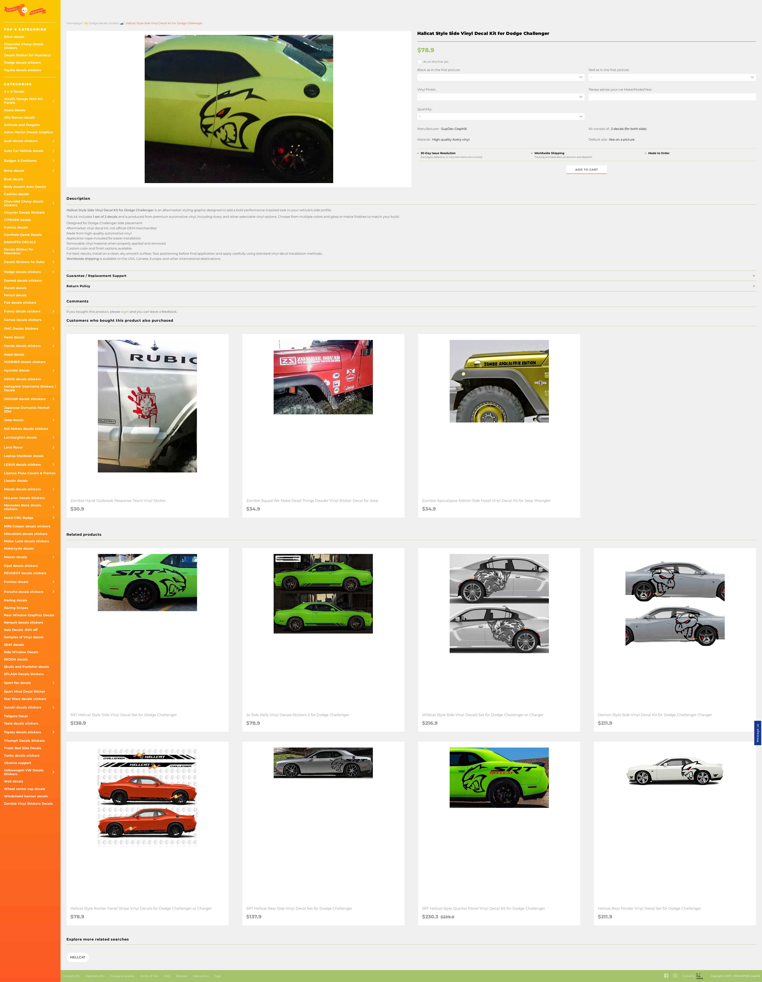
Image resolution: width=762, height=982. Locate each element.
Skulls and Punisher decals (26, 667)
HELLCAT (77, 957)
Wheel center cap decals (24, 789)
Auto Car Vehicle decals (23, 151)
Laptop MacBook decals (24, 456)
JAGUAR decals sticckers (25, 399)
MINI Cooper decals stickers (27, 526)
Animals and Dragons (22, 125)
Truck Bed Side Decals (22, 748)
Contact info (71, 976)
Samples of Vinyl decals (24, 637)
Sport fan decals (17, 683)
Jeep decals (14, 420)
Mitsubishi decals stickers (25, 534)
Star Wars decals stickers (25, 699)
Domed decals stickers (23, 280)
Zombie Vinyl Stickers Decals (28, 803)
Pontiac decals (16, 582)
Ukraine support (17, 763)
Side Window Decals (21, 652)
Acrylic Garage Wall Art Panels (23, 101)
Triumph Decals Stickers (24, 741)
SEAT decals (14, 645)
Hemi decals (14, 337)
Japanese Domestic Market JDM (27, 409)
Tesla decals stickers (21, 723)
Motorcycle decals (19, 548)
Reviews (181, 976)
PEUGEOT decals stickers (25, 573)
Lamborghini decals (20, 437)
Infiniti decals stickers (22, 379)
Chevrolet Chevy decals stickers (23, 46)
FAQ (167, 976)
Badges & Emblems (20, 161)
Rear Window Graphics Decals (29, 615)
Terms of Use (149, 976)
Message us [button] (757, 733)
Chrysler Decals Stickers (24, 212)
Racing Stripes (16, 608)
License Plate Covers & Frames (30, 473)
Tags (218, 976)
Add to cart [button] (586, 169)
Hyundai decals (17, 370)
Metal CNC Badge (18, 518)
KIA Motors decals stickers (26, 429)
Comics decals (16, 227)
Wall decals (13, 781)
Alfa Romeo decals (19, 117)
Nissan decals (15, 557)
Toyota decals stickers (22, 70)
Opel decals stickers (21, 566)
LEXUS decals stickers (22, 465)
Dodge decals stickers (22, 62)
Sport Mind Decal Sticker (24, 691)
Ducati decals (15, 288)
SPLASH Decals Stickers (24, 674)
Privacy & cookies (122, 976)
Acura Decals (15, 110)
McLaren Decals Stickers (24, 498)
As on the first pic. (436, 61)
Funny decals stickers (22, 311)
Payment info (95, 976)
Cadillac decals (16, 194)
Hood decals (14, 354)
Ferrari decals (15, 295)
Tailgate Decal (16, 716)
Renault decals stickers (23, 622)
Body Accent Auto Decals (25, 187)
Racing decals (15, 600)
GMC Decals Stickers (21, 328)
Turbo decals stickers (22, 755)
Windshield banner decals (26, 796)
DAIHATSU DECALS (20, 242)
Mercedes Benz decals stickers (22, 507)
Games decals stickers (22, 320)
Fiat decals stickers (20, 302)
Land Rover (13, 447)
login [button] (125, 312)
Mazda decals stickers (22, 489)
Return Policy (78, 286)
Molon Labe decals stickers (26, 541)
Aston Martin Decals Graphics (28, 132)
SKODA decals (16, 659)
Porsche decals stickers (23, 592)
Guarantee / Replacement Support (96, 276)
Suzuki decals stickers (22, 707)
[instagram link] (675, 975)
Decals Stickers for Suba (24, 262)
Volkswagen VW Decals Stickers (24, 772)
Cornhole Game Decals (23, 235)
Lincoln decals (16, 481)
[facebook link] (666, 975)
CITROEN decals (17, 220)
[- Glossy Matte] (501, 96)
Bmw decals (14, 37)
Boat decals (13, 179)
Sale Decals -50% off (21, 630)
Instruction (201, 976)
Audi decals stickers (21, 141)
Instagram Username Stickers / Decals (30, 388)
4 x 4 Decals (14, 91)
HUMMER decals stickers (25, 362)
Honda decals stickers (22, 346)
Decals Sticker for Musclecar (27, 55)
